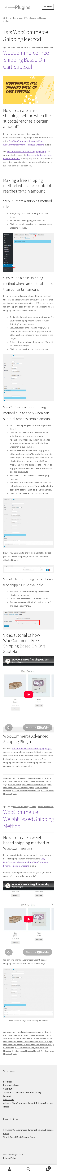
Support (7, 1096)
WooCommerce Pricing (24, 1047)
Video (20, 781)
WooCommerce (14, 784)
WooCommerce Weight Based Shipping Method (28, 819)
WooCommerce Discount (13, 1041)
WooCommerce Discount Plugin (37, 781)
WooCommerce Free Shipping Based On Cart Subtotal (26, 59)
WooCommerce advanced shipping (36, 784)
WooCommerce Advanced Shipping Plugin (31, 748)
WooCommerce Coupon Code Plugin (37, 1038)
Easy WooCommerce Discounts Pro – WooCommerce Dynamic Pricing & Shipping (25, 862)
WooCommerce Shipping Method (26, 790)
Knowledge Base (11, 1085)
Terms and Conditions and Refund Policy (22, 1092)
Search (28, 1169)
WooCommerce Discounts (14, 1044)
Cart (44, 1167)
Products (7, 1081)
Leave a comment (46, 47)
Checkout (7, 1088)
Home (8, 18)
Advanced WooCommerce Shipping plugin (26, 151)
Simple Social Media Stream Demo (19, 1137)
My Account (9, 1169)
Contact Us (8, 1099)
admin (33, 47)
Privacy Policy (9, 1158)
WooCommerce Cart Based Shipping (18, 787)
